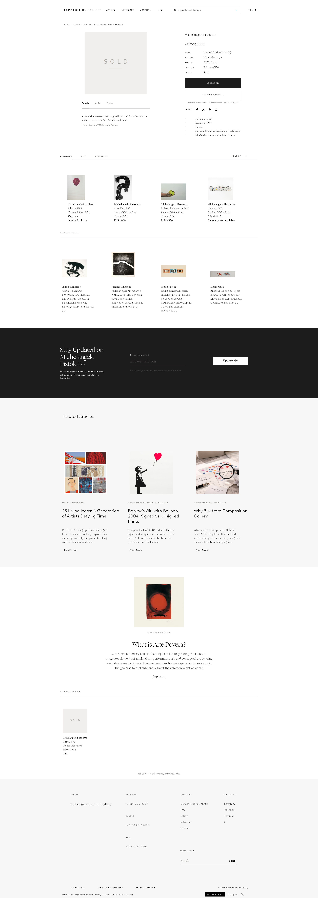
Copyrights (77, 888)
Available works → (213, 94)
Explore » (159, 677)
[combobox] (206, 10)
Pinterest (228, 816)
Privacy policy (146, 888)
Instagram (229, 804)
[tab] (66, 157)
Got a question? (203, 119)
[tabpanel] (116, 121)
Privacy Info (233, 894)
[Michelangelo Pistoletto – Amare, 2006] (220, 187)
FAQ (182, 810)
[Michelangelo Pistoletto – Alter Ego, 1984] (126, 187)
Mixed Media (210, 57)
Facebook (228, 810)
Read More (70, 550)
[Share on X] (203, 109)
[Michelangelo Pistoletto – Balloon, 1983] (79, 187)
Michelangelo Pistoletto (98, 25)
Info (160, 10)
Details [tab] (85, 103)
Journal (145, 10)
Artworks (128, 10)
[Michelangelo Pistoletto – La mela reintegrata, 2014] (173, 187)
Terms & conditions (110, 888)
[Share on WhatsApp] (216, 109)
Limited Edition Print (215, 52)
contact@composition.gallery (90, 804)
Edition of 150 (211, 67)
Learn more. (228, 134)
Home (66, 25)
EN (249, 10)
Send (232, 861)
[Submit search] (236, 10)
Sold (205, 72)
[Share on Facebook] (197, 109)
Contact (184, 828)
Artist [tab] (98, 103)
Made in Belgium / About (194, 804)
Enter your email (139, 355)
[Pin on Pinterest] (210, 109)
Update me (212, 83)
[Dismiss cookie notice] (242, 894)
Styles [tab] (110, 103)
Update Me (230, 361)
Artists (110, 10)
